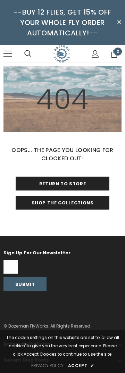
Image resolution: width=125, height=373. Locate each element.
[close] (119, 22)
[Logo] (61, 53)
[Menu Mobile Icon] (7, 54)
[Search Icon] (27, 53)
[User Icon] (95, 54)
